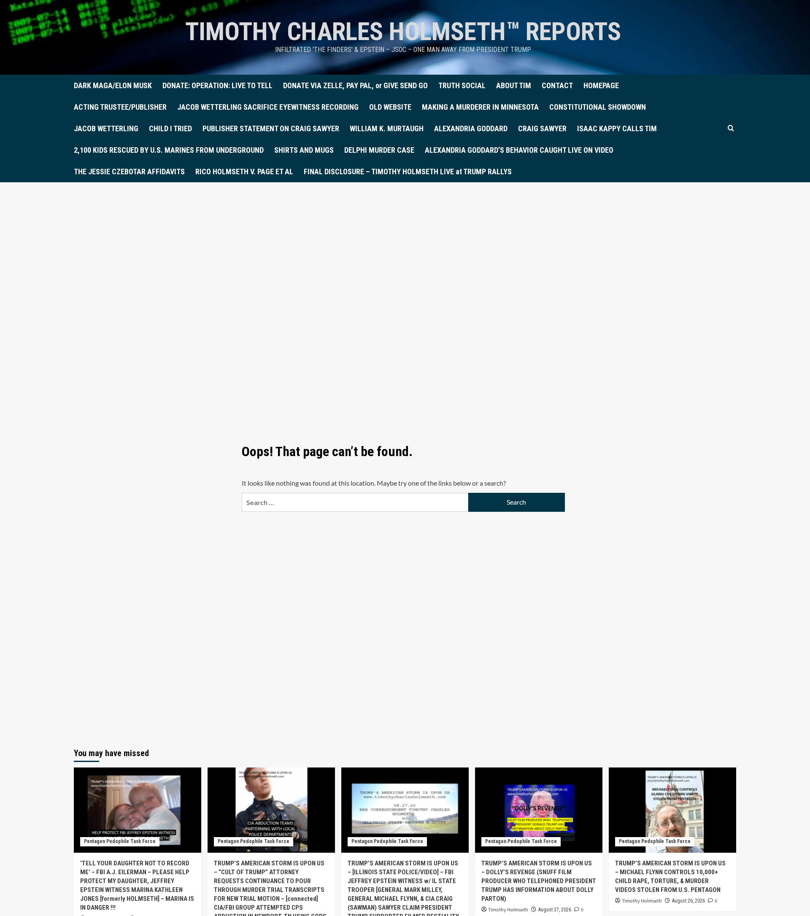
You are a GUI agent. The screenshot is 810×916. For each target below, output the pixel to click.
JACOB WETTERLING (106, 128)
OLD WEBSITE (390, 107)
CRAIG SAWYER (542, 128)
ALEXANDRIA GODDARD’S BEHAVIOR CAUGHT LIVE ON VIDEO (519, 150)
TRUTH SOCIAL (462, 85)
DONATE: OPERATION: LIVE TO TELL (217, 85)
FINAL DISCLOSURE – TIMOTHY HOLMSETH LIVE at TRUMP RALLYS (408, 171)
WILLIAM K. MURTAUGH (387, 128)
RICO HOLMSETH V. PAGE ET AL (244, 171)
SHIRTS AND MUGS (304, 150)
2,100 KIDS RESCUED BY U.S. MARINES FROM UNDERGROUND (169, 150)
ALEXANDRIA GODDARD (471, 128)
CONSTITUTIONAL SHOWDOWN (597, 107)
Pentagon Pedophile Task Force (120, 841)
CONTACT (557, 85)
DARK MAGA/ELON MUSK (113, 85)
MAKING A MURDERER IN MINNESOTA (480, 107)
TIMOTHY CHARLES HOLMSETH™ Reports (403, 31)
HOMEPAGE (601, 85)
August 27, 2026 (554, 910)
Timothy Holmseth (508, 909)
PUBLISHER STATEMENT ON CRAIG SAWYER (270, 128)
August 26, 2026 (688, 901)
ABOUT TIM (513, 85)
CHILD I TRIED (170, 128)
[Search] (731, 128)
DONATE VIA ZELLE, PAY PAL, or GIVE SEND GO (355, 85)
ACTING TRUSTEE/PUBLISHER (120, 107)
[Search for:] (355, 502)
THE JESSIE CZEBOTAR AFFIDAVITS (129, 171)
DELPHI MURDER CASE (379, 150)
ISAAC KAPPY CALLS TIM (617, 128)
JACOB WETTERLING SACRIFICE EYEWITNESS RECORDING (268, 107)
